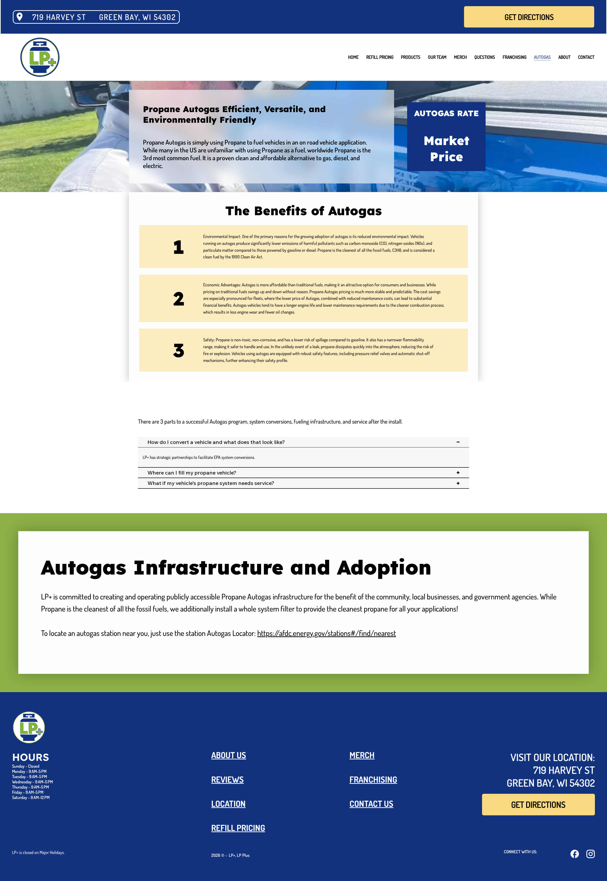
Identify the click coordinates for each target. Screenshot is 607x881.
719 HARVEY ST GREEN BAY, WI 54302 (104, 17)
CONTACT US (371, 803)
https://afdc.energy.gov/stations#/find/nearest (326, 633)
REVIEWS (227, 779)
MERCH (362, 754)
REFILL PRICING (238, 827)
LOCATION (228, 803)
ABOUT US (228, 754)
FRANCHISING (373, 779)
